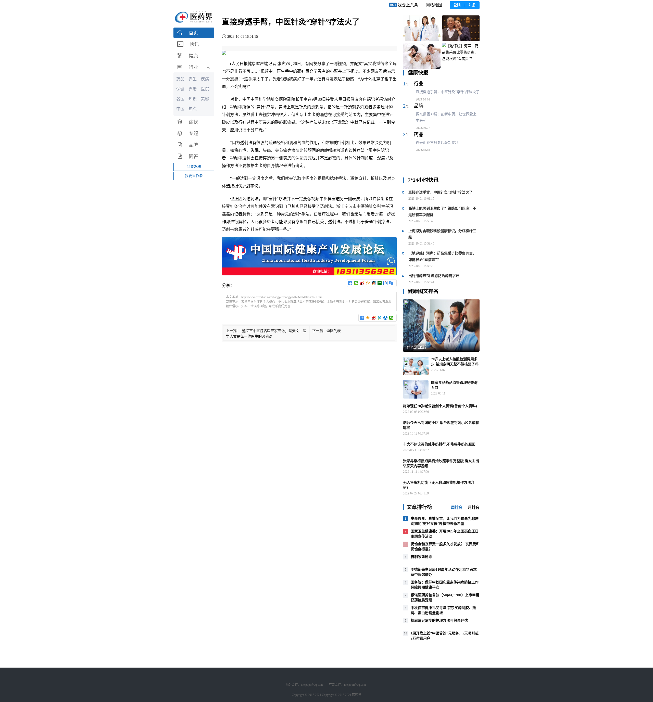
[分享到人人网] (385, 318)
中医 (254, 99)
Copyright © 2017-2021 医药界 (341, 695)
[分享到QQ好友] (374, 283)
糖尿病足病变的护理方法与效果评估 (439, 620)
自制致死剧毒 (421, 557)
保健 (180, 89)
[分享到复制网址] (391, 283)
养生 (193, 79)
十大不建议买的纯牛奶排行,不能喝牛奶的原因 (439, 444)
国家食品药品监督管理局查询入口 (454, 385)
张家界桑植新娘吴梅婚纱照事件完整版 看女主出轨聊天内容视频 (441, 463)
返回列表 (333, 331)
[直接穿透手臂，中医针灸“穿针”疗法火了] (422, 28)
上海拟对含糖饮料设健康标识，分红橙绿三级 (442, 234)
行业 (418, 83)
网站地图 (434, 5)
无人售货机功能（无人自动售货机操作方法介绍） (438, 485)
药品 (418, 134)
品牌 (418, 106)
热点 (193, 109)
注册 (472, 5)
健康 (252, 63)
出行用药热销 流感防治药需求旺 (433, 276)
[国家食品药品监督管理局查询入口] (416, 389)
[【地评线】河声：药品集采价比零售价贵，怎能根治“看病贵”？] (461, 56)
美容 (205, 99)
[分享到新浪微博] (362, 283)
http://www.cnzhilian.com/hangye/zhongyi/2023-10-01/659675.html (282, 297)
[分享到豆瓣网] (380, 283)
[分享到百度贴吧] (385, 283)
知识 (193, 99)
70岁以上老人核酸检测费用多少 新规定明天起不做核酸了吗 (455, 361)
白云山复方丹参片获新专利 (437, 143)
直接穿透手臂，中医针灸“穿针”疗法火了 (448, 92)
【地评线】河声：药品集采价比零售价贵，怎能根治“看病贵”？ (442, 256)
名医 (180, 99)
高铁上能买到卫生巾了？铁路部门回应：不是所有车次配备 (442, 212)
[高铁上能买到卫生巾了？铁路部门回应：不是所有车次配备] (461, 28)
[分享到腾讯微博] (380, 318)
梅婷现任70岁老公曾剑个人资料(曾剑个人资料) (440, 406)
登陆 (457, 5)
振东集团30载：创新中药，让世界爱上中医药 (446, 117)
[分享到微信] (356, 283)
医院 (283, 99)
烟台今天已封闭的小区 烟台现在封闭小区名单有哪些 (441, 425)
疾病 (205, 79)
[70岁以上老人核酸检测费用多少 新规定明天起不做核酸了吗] (416, 366)
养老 (193, 89)
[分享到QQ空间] (368, 283)
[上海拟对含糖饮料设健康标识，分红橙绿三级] (422, 56)
